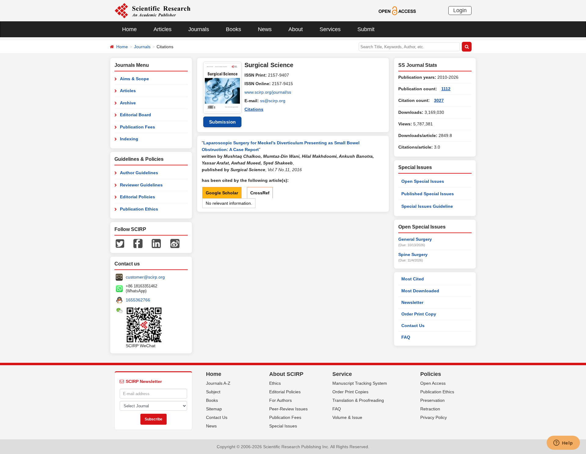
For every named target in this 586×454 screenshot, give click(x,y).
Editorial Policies (137, 196)
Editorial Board (135, 114)
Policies (430, 374)
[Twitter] (120, 243)
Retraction (430, 408)
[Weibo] (174, 243)
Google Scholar (222, 192)
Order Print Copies (350, 391)
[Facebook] (138, 243)
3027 (439, 100)
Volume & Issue (347, 417)
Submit (365, 29)
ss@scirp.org (272, 100)
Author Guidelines (139, 172)
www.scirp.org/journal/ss (267, 92)
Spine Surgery (413, 254)
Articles (163, 29)
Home (129, 29)
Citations (253, 109)
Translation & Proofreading (358, 400)
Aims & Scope (134, 78)
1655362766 (138, 299)
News (265, 29)
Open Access (433, 383)
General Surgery (415, 239)
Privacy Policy (433, 417)
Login (460, 10)
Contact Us (413, 325)
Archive (128, 102)
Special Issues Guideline (427, 206)
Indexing (129, 138)
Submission (222, 121)
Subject (213, 391)
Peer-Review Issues (288, 408)
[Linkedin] (156, 243)
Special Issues (283, 425)
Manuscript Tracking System (359, 383)
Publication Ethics (139, 209)
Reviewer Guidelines (141, 184)
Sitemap (214, 408)
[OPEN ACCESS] (397, 10)
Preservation (432, 400)
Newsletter (412, 302)
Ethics (275, 383)
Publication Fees (137, 126)
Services (330, 29)
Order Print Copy (418, 314)
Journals (198, 29)
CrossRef (259, 192)
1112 (445, 88)
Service (342, 374)
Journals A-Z (218, 383)
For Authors (280, 400)
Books (233, 29)
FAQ (405, 337)
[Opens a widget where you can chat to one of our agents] (563, 443)
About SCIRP (286, 374)
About (295, 29)
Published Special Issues (427, 193)
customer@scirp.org (145, 277)
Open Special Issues (422, 181)
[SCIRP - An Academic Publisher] (152, 10)
